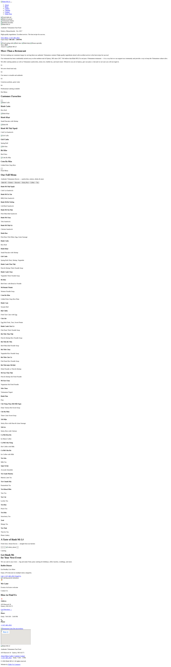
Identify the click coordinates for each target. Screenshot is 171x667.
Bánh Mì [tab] (4, 182)
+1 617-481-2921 (14, 38)
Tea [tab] (37, 182)
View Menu (4, 38)
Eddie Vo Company (14, 664)
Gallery (7, 8)
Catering (7, 10)
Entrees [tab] (10, 182)
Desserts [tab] (17, 182)
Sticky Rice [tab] (25, 182)
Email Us (18, 576)
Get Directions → (6, 609)
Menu (6, 7)
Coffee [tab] (32, 182)
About (7, 5)
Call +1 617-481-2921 (8, 576)
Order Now (8, 14)
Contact (7, 12)
